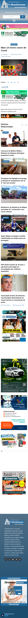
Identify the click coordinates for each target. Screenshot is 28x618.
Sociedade (14, 44)
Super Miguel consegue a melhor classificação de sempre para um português (13, 238)
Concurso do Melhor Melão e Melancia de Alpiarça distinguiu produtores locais (12, 153)
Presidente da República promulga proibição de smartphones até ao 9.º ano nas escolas (14, 181)
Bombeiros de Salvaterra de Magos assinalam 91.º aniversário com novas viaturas (14, 209)
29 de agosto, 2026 (19, 158)
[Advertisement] (14, 351)
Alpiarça (5, 132)
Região (5, 246)
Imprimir (4, 87)
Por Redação (5, 243)
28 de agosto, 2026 (17, 243)
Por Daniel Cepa (6, 158)
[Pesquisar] (22, 16)
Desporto (5, 217)
